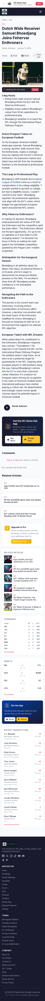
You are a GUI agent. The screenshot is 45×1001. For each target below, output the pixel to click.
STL (5, 633)
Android (24, 719)
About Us (6, 954)
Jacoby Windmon (11, 798)
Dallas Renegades (9, 926)
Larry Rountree (10, 743)
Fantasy (5, 909)
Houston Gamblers (9, 933)
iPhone (11, 719)
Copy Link (38, 55)
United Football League (30, 995)
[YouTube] (19, 856)
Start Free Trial (19, 541)
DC (5, 636)
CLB (5, 648)
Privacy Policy (8, 982)
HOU (6, 645)
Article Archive (8, 979)
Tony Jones (9, 761)
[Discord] (23, 856)
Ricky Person (9, 752)
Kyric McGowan (11, 789)
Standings (6, 874)
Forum (4, 888)
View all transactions (11, 824)
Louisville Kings (8, 937)
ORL (5, 626)
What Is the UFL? (9, 965)
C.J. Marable (9, 734)
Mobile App (7, 902)
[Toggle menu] (40, 11)
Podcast (5, 895)
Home (4, 20)
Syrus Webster (10, 780)
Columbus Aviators (9, 923)
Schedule (6, 881)
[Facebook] (3, 856)
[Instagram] (11, 856)
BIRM (6, 642)
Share (26, 56)
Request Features (9, 905)
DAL (5, 639)
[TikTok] (15, 856)
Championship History (11, 975)
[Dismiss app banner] (3, 3)
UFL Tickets (7, 968)
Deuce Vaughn (10, 770)
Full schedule (9, 694)
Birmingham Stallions (10, 919)
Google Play (31, 439)
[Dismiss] (41, 90)
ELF (11, 20)
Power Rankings (8, 877)
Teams (5, 884)
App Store (12, 439)
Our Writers (6, 958)
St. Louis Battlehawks (10, 944)
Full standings (9, 652)
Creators (5, 898)
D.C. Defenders (8, 930)
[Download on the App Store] (3, 860)
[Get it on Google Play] (7, 860)
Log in (9, 460)
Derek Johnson (8, 48)
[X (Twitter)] (7, 856)
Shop (4, 972)
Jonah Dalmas (10, 807)
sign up (18, 460)
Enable (35, 90)
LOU (5, 630)
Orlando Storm (8, 940)
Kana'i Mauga (10, 816)
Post (15, 56)
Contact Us (6, 961)
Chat (4, 891)
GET (39, 4)
